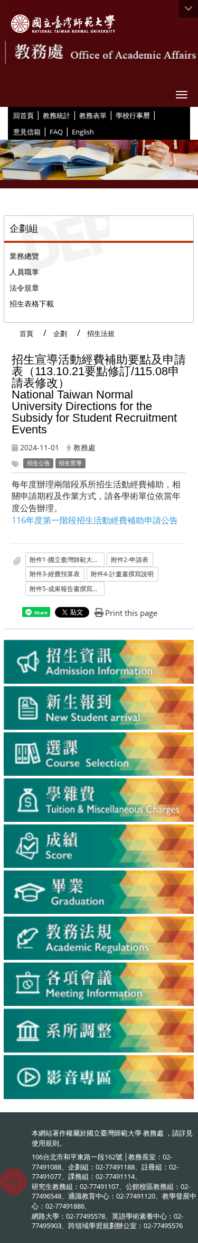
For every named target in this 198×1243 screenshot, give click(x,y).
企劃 (60, 333)
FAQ (56, 132)
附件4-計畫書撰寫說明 (122, 573)
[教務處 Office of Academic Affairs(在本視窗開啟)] (63, 24)
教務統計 (56, 115)
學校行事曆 (133, 115)
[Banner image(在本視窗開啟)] (99, 164)
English (83, 132)
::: (9, 115)
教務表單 (93, 115)
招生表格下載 (32, 303)
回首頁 (23, 115)
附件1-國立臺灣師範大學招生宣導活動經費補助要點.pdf (67, 559)
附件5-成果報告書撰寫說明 (67, 588)
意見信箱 (27, 132)
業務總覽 (24, 256)
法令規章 (24, 288)
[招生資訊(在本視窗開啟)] (99, 662)
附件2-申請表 (129, 559)
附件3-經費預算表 (55, 573)
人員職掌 (24, 272)
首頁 (26, 333)
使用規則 (45, 1143)
